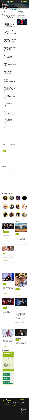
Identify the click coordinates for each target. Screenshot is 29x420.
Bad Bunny (17, 234)
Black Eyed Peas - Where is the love (8, 359)
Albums (11, 9)
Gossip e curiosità (16, 401)
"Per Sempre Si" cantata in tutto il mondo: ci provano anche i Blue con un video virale (20, 338)
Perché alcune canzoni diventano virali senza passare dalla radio (20, 307)
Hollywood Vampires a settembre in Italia (8, 230)
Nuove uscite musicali (16, 402)
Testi (13, 9)
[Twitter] (8, 405)
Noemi (4, 253)
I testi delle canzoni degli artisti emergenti (23, 402)
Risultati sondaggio (10, 370)
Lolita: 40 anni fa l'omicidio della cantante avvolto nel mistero (8, 337)
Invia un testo (25, 1)
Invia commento (4, 151)
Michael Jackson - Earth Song (7, 366)
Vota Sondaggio (5, 370)
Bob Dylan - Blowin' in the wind (7, 364)
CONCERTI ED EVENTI (5, 238)
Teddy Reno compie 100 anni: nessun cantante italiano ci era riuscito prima (20, 287)
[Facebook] (5, 405)
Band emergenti (16, 403)
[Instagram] (7, 405)
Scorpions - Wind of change (7, 365)
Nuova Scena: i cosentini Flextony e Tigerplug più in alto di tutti (8, 306)
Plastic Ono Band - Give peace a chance (8, 357)
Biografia (15, 9)
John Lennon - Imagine (6, 358)
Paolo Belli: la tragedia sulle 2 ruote (7, 282)
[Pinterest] (6, 405)
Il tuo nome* (4, 144)
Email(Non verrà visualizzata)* (13, 145)
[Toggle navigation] (3, 1)
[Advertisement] (14, 135)
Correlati (19, 9)
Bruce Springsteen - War (7, 363)
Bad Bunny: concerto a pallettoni (20, 232)
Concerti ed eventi (16, 400)
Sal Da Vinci (17, 339)
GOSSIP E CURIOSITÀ (5, 293)
